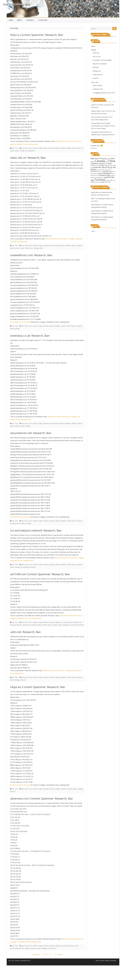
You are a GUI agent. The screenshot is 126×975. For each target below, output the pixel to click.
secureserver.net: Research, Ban (30, 433)
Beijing (103, 159)
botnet (92, 161)
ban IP (27, 148)
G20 (98, 165)
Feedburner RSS (98, 89)
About (19, 20)
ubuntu (108, 180)
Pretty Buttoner (98, 75)
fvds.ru (45, 148)
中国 (109, 182)
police (111, 171)
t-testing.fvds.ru (30, 151)
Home (11, 20)
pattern (69, 148)
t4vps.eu (12, 791)
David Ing (96, 53)
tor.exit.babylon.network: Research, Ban (36, 530)
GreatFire (96, 78)
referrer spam (76, 148)
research (17, 248)
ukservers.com (51, 948)
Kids (101, 169)
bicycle (109, 159)
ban (22, 148)
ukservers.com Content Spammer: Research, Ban (41, 798)
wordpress (103, 182)
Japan (97, 169)
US (111, 180)
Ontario (94, 171)
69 (101, 146)
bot (13, 148)
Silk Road (96, 67)
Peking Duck (97, 71)
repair (100, 173)
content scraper (37, 148)
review (92, 175)
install (111, 165)
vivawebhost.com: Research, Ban (31, 255)
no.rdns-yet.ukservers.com (70, 946)
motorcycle (108, 169)
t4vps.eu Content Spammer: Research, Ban (37, 687)
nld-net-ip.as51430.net (30, 625)
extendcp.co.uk (48, 423)
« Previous (36, 954)
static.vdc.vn (29, 248)
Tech (16, 148)
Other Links (42, 20)
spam (17, 151)
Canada (100, 161)
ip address (62, 148)
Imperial (107, 165)
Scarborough (104, 175)
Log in (93, 231)
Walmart (97, 182)
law (103, 170)
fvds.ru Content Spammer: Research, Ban (36, 35)
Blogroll (30, 20)
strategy (22, 151)
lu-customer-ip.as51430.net (70, 622)
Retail (113, 173)
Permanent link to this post (20, 322)
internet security (53, 148)
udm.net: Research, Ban (25, 632)
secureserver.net (15, 523)
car (106, 161)
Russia (96, 175)
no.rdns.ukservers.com (17, 948)
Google (101, 165)
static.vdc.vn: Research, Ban (28, 157)
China (111, 161)
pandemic (100, 171)
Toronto (99, 180)
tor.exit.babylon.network (28, 567)
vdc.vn (41, 248)
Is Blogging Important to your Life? (104, 93)
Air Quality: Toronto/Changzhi (102, 60)
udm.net (23, 680)
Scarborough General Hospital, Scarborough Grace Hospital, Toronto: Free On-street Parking (103, 125)
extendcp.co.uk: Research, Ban (30, 335)
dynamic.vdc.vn (48, 245)
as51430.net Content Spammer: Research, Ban (40, 574)
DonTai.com (97, 56)
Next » (60, 954)
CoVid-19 (93, 165)
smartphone (99, 177)
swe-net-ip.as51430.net (76, 625)
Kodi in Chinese (97, 85)
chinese (94, 163)
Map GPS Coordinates (100, 64)
